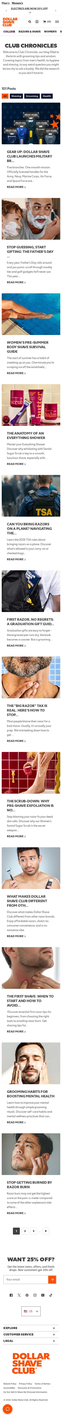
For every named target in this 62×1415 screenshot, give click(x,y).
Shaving (16, 96)
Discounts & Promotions (29, 1388)
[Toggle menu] (57, 21)
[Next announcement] (55, 10)
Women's (17, 3)
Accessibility (9, 1388)
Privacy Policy (25, 1384)
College (9, 31)
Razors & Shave (30, 31)
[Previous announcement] (6, 10)
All (5, 96)
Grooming (32, 96)
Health (47, 96)
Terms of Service (42, 1384)
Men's (5, 3)
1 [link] (16, 1231)
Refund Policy (9, 1384)
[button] (29, 21)
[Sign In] (37, 21)
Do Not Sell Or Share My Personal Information (25, 1392)
